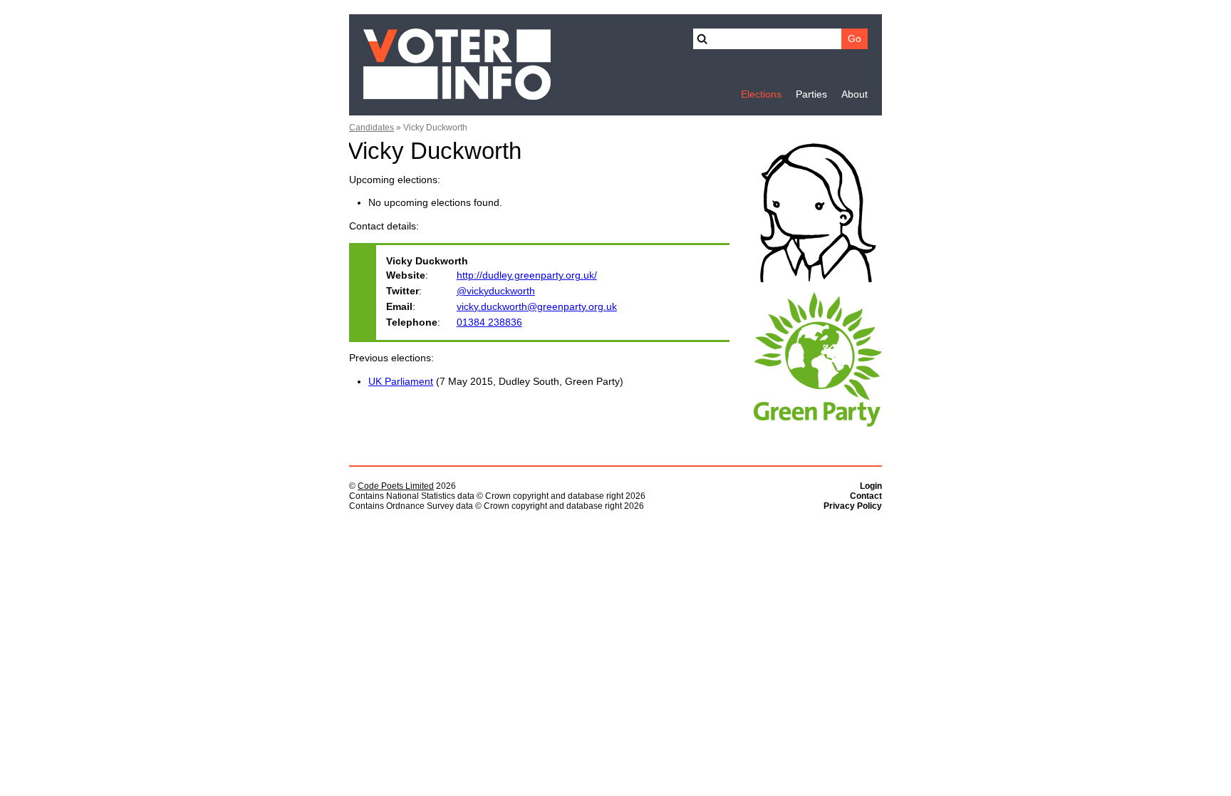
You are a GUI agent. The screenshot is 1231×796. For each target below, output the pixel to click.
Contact (866, 496)
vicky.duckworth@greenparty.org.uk (537, 306)
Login (871, 486)
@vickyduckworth (496, 291)
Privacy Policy (853, 506)
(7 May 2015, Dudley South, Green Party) (495, 381)
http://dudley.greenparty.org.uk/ (527, 275)
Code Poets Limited (396, 486)
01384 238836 (489, 322)
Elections (761, 94)
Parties (811, 94)
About (854, 94)
